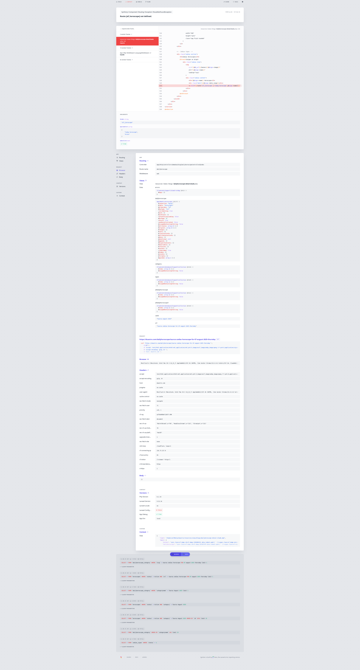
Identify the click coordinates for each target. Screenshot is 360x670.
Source (129, 657)
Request (119, 167)
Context (119, 183)
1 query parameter (127, 567)
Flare (215, 657)
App (117, 154)
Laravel (144, 657)
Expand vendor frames (128, 29)
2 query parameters (128, 580)
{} (171, 192)
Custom (119, 192)
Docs (136, 657)
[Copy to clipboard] (238, 122)
